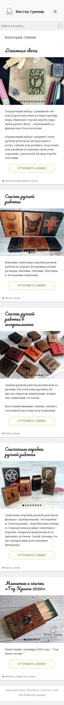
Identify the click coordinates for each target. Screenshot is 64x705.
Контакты (33, 690)
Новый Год (21, 676)
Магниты (9, 676)
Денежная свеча (21, 50)
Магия (26, 180)
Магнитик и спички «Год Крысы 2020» (25, 585)
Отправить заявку (32, 168)
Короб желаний (13, 180)
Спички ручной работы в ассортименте (19, 318)
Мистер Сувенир (30, 11)
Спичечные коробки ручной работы (24, 451)
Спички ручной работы (19, 198)
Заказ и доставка (15, 690)
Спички (34, 180)
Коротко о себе (50, 690)
